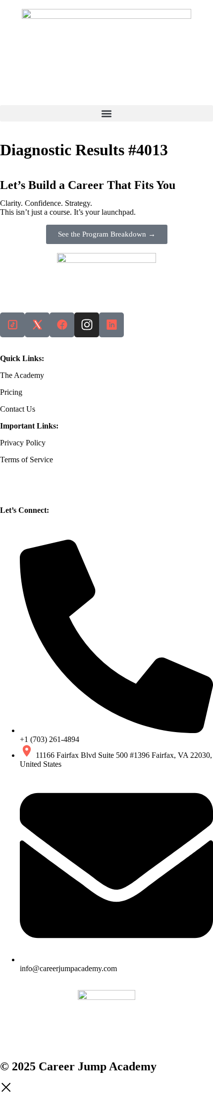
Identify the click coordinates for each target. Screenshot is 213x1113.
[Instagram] (86, 324)
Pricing (11, 392)
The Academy (22, 375)
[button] (106, 113)
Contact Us (17, 409)
